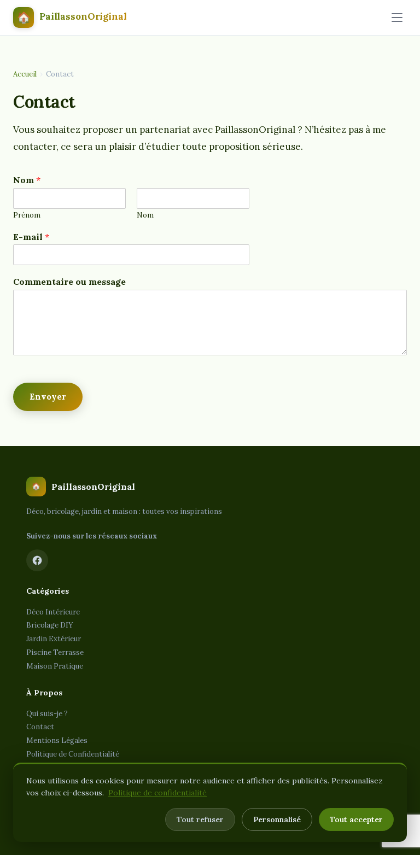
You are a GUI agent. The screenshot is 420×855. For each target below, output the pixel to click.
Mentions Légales (57, 740)
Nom (26, 179)
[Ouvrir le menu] (397, 17)
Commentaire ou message (69, 281)
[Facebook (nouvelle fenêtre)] (37, 560)
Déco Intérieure (53, 612)
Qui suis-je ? (47, 713)
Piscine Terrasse (55, 652)
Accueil (25, 74)
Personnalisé (277, 819)
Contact (40, 726)
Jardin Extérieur (53, 638)
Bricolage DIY (49, 625)
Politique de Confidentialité (72, 754)
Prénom (26, 215)
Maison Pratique (54, 666)
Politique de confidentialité (157, 793)
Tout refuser (200, 819)
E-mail (31, 236)
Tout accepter (356, 819)
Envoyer (48, 396)
